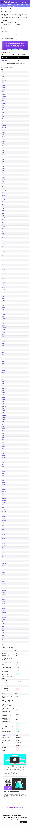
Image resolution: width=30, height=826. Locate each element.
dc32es (3, 558)
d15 (2, 119)
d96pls (3, 502)
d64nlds (4, 406)
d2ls (3, 215)
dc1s (3, 529)
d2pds (3, 226)
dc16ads (4, 514)
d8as (3, 435)
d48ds (3, 312)
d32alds (4, 246)
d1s (2, 184)
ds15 (3, 633)
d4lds (3, 354)
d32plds (4, 273)
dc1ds (3, 527)
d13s (3, 112)
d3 (2, 237)
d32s (3, 280)
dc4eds (4, 583)
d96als (3, 475)
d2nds (3, 217)
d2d (3, 208)
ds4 (3, 641)
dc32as (3, 552)
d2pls (3, 231)
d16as (3, 143)
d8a (3, 426)
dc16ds (3, 518)
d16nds (3, 154)
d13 (2, 110)
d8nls (3, 451)
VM (7, 8)
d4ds (3, 352)
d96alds (4, 473)
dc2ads (3, 536)
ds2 (2, 637)
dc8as (3, 601)
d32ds (3, 255)
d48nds (4, 318)
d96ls (3, 487)
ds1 (2, 621)
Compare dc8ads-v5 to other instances (15, 63)
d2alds (3, 202)
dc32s (3, 561)
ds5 (2, 644)
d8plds (3, 457)
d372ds (3, 282)
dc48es (4, 572)
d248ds (4, 188)
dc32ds (3, 554)
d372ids (4, 285)
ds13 (3, 628)
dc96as (3, 615)
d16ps (3, 170)
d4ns (3, 365)
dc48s (3, 574)
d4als (3, 345)
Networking (5, 686)
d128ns (3, 103)
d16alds (3, 139)
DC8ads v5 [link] (13, 8)
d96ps (3, 505)
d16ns (3, 161)
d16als (3, 141)
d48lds (3, 314)
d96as (3, 478)
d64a (3, 383)
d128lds (3, 92)
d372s (3, 289)
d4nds (3, 359)
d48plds (4, 329)
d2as (3, 206)
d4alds (3, 343)
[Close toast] (1, 814)
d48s (3, 336)
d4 (2, 294)
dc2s (3, 547)
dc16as (3, 516)
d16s (3, 172)
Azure (2, 8)
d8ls (3, 444)
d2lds (3, 213)
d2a (3, 197)
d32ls (3, 260)
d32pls (3, 276)
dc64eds (4, 594)
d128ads (4, 80)
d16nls (3, 159)
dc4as (3, 579)
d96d (3, 480)
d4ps (3, 374)
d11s (3, 76)
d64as (3, 392)
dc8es (3, 608)
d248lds (4, 190)
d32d (3, 253)
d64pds (4, 413)
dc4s (3, 588)
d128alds (4, 83)
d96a (3, 469)
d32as (3, 251)
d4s (3, 377)
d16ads (3, 136)
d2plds (3, 228)
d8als (3, 433)
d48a (3, 298)
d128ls (3, 94)
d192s (3, 181)
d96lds (3, 484)
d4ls (3, 356)
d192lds (3, 177)
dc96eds (4, 617)
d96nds (4, 489)
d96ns (3, 496)
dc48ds (4, 567)
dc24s (3, 534)
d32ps (3, 278)
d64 (3, 381)
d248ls (3, 193)
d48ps (3, 334)
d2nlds (3, 220)
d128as (3, 87)
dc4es (3, 585)
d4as (3, 347)
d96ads (4, 471)
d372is (3, 287)
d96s (3, 507)
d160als (3, 130)
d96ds (3, 482)
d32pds (3, 271)
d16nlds (3, 157)
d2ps (3, 233)
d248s (3, 195)
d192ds (3, 175)
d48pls (3, 332)
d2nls (3, 222)
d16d (3, 145)
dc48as (3, 565)
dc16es (3, 523)
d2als (3, 204)
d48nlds (4, 321)
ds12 (3, 626)
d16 (2, 123)
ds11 (3, 624)
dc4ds (3, 581)
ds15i (3, 635)
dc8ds (3, 603)
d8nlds (3, 448)
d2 (2, 186)
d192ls (3, 179)
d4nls (3, 363)
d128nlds (4, 98)
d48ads (4, 300)
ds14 (3, 630)
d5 (2, 379)
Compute (4, 650)
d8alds (3, 430)
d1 (2, 71)
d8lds (3, 442)
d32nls (3, 267)
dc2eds (3, 543)
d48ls (3, 316)
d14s (3, 116)
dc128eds (4, 509)
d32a (3, 242)
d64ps (3, 419)
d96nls (3, 493)
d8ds (3, 439)
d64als (3, 390)
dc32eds (4, 556)
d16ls (3, 152)
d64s (3, 422)
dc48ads (4, 563)
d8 (2, 424)
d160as (3, 132)
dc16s (3, 525)
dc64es (4, 597)
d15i (3, 121)
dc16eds (4, 520)
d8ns (3, 453)
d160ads (4, 125)
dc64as (3, 592)
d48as (3, 307)
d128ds (3, 89)
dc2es (3, 545)
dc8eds (4, 606)
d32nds (3, 262)
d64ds (3, 397)
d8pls (3, 460)
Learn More (24, 822)
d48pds (4, 327)
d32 (3, 240)
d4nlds (3, 361)
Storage (4, 693)
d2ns (3, 224)
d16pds (3, 163)
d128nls (3, 101)
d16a (3, 134)
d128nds (4, 96)
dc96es (4, 619)
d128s (3, 105)
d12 (2, 78)
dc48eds (4, 570)
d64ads (4, 386)
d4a (3, 338)
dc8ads (3, 599)
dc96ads (4, 612)
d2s (2, 235)
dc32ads (4, 549)
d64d (3, 395)
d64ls (3, 401)
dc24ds (3, 532)
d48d (3, 309)
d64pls (3, 417)
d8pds (3, 455)
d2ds (3, 211)
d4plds (3, 370)
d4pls (3, 372)
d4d (3, 350)
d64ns (3, 410)
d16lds (3, 150)
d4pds (3, 368)
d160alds (4, 127)
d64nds (4, 404)
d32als (3, 249)
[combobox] (9, 38)
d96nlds (4, 491)
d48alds (4, 303)
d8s (3, 464)
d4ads (3, 341)
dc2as (3, 538)
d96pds (4, 498)
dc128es (4, 511)
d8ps (3, 462)
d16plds (4, 166)
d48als (3, 305)
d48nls (3, 323)
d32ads (3, 244)
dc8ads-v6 (5, 60)
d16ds (3, 148)
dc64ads (4, 590)
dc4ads (3, 576)
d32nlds (4, 264)
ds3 (2, 639)
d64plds (4, 415)
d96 (3, 466)
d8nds (3, 446)
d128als (3, 85)
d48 (3, 296)
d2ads (3, 199)
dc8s (3, 610)
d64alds (4, 388)
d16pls (3, 168)
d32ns (3, 269)
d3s (2, 291)
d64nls (3, 408)
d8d (3, 437)
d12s (3, 107)
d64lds (3, 399)
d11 (2, 74)
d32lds (3, 258)
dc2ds (3, 540)
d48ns (3, 325)
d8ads (3, 428)
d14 (2, 114)
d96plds (4, 500)
